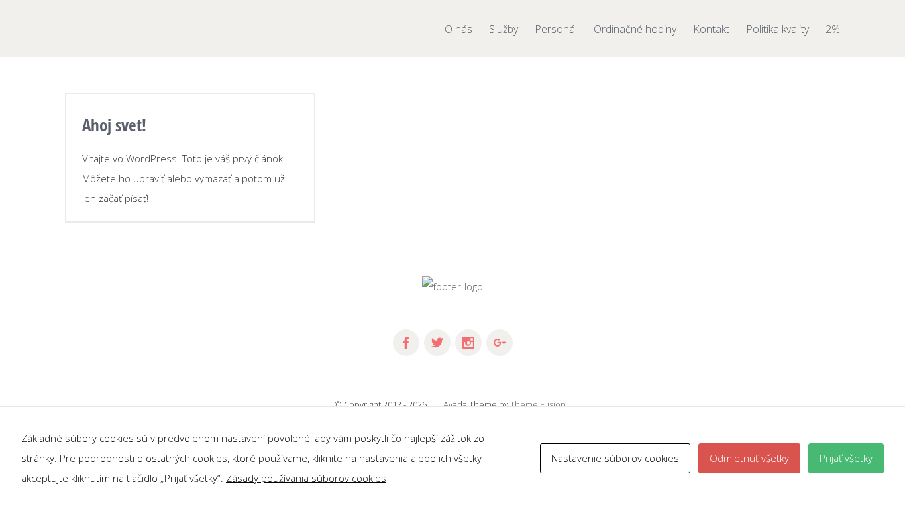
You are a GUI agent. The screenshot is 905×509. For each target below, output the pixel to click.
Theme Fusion (538, 404)
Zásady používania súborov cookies (306, 477)
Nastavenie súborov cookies (615, 458)
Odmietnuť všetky (749, 458)
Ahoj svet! (114, 124)
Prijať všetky (846, 458)
